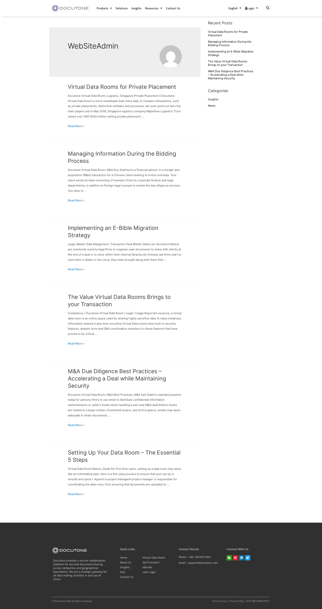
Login (250, 8)
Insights (136, 8)
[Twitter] (247, 557)
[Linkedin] (241, 557)
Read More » (76, 126)
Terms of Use (219, 601)
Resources (152, 8)
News (211, 105)
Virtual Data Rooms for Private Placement (122, 86)
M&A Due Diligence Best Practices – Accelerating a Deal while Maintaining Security (117, 378)
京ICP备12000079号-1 (258, 601)
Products (102, 8)
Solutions (122, 8)
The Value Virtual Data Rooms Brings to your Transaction (227, 63)
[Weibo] (235, 557)
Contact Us (173, 8)
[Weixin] (229, 557)
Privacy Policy (237, 601)
